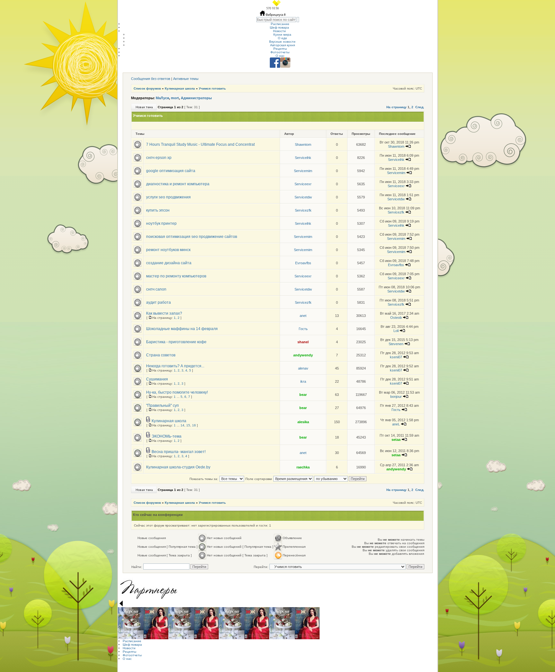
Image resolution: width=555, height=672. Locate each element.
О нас (280, 55)
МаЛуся (162, 98)
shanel (303, 342)
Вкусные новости (282, 41)
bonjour (396, 396)
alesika (303, 422)
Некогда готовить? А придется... (175, 366)
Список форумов (147, 88)
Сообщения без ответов (150, 79)
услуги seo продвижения (168, 197)
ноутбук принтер (161, 223)
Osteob (396, 317)
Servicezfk (303, 210)
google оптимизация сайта (170, 171)
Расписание (280, 24)
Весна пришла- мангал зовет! (179, 451)
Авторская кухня (282, 45)
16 (194, 425)
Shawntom (303, 144)
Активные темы (185, 79)
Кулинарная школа (180, 88)
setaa (396, 439)
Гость (303, 329)
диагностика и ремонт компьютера (177, 184)
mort (175, 98)
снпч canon (156, 289)
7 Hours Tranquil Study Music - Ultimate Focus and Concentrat (200, 144)
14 (182, 425)
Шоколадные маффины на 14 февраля (182, 329)
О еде (282, 38)
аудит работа (158, 302)
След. (419, 107)
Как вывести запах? (164, 313)
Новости (279, 31)
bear (303, 395)
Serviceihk (303, 158)
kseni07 (396, 357)
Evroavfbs (303, 263)
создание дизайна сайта (168, 263)
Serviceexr (303, 184)
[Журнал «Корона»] (131, 623)
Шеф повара (279, 27)
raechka (303, 467)
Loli (396, 331)
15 (188, 425)
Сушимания (157, 379)
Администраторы (196, 98)
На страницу (396, 107)
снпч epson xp (159, 157)
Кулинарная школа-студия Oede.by (178, 467)
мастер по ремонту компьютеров (176, 276)
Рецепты (280, 48)
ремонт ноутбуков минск (168, 250)
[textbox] (276, 19)
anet (303, 316)
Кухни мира (282, 34)
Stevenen (396, 344)
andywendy (303, 355)
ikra (303, 381)
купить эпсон (158, 210)
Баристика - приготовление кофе (176, 342)
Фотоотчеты (279, 52)
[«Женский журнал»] (156, 623)
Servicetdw (303, 197)
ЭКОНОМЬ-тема (166, 436)
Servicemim (303, 171)
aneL (396, 424)
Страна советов (160, 355)
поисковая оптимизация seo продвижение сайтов (191, 236)
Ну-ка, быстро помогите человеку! (177, 392)
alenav (303, 368)
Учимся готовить (212, 88)
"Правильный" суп (162, 405)
